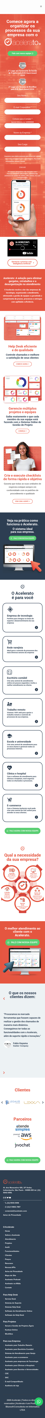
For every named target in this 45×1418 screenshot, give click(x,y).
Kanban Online (11, 1330)
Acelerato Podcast (12, 1279)
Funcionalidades (12, 1251)
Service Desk (10, 1299)
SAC (7, 1377)
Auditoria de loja (12, 1386)
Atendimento (10, 1239)
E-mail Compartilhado (14, 1382)
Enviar (22, 167)
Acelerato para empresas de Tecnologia (21, 1361)
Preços (8, 1259)
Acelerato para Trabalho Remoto (18, 1345)
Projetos (8, 1243)
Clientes (8, 1255)
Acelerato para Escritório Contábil (19, 1349)
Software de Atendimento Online (18, 1311)
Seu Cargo (22, 144)
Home (7, 1231)
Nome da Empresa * (23, 133)
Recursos (9, 1263)
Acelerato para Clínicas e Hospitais (19, 1365)
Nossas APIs (10, 1267)
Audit (7, 1247)
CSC (7, 1373)
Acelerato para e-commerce (16, 1357)
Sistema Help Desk (13, 1307)
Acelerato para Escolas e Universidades (21, 1369)
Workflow (9, 1334)
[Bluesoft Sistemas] (12, 1182)
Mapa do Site (10, 1275)
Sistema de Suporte (13, 1303)
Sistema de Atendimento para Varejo (20, 1353)
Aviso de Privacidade (12, 1215)
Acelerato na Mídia (13, 1283)
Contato (8, 1288)
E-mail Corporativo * (23, 107)
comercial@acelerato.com (16, 1211)
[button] (4, 998)
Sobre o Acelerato (12, 1235)
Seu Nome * (22, 96)
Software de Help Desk (14, 1315)
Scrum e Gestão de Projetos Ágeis (19, 1326)
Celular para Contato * (22, 119)
